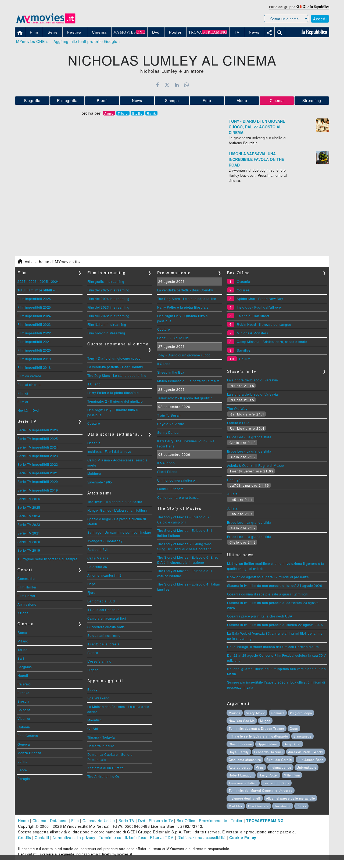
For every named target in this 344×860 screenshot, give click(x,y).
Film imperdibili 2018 (34, 367)
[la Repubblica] (319, 6)
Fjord (91, 592)
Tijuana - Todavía (101, 737)
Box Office (186, 820)
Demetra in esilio (100, 745)
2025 (44, 281)
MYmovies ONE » (32, 41)
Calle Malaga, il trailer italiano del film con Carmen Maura (273, 646)
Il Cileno (94, 384)
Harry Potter (268, 775)
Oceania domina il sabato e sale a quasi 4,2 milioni (268, 594)
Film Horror (26, 595)
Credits (24, 837)
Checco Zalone (240, 744)
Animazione (26, 604)
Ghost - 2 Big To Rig (173, 337)
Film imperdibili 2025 (34, 307)
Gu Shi (92, 728)
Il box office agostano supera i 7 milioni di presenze (268, 576)
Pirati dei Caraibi (279, 759)
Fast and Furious (276, 783)
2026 (33, 281)
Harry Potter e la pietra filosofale (113, 392)
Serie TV (126, 820)
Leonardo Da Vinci (268, 752)
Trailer (237, 820)
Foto (207, 100)
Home (23, 820)
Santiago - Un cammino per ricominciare (119, 532)
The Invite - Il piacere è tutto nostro (114, 501)
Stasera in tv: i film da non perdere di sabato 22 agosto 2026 (275, 624)
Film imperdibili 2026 (34, 298)
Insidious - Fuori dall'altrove (109, 451)
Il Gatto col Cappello (103, 609)
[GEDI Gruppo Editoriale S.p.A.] (301, 6)
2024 (55, 281)
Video (242, 100)
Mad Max (236, 806)
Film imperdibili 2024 (34, 315)
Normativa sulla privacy (74, 837)
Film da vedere (29, 376)
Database (58, 820)
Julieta (232, 494)
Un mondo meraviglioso (176, 480)
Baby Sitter (292, 744)
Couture (93, 423)
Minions (235, 713)
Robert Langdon (241, 775)
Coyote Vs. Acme (170, 423)
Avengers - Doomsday (105, 541)
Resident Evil (98, 549)
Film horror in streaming (106, 333)
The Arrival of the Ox (103, 776)
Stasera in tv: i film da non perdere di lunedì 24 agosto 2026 (274, 585)
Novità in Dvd (28, 410)
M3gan (265, 720)
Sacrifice (244, 350)
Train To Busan (169, 415)
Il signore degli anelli (245, 798)
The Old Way (237, 408)
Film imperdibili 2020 (34, 350)
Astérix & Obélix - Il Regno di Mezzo (255, 465)
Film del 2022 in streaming (108, 315)
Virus (260, 767)
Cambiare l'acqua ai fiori (106, 618)
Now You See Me (242, 720)
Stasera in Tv (161, 820)
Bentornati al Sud (101, 601)
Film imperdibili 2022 (34, 333)
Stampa (172, 100)
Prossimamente (213, 820)
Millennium (292, 775)
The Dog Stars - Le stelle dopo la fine (116, 375)
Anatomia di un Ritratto (105, 767)
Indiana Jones (280, 767)
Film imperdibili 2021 (34, 341)
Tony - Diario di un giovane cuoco (114, 358)
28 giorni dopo (301, 713)
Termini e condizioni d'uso (122, 837)
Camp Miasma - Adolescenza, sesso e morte (272, 341)
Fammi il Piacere (170, 488)
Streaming (311, 100)
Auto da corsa (239, 767)
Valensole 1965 (99, 482)
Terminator (282, 806)
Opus (294, 728)
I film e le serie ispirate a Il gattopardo (258, 736)
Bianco (92, 652)
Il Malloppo (166, 463)
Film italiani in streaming (106, 324)
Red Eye (234, 479)
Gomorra (278, 713)
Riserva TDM (162, 837)
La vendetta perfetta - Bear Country (115, 366)
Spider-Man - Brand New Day (260, 298)
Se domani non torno (104, 635)
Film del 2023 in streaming (108, 307)
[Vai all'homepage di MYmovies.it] (46, 23)
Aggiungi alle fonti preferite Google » (87, 41)
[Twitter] (167, 85)
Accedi (320, 18)
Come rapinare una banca (178, 497)
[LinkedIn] (177, 85)
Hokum (244, 358)
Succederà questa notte (106, 626)
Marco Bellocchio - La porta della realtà (188, 380)
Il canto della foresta (103, 644)
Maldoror (94, 473)
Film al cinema (29, 384)
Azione (22, 612)
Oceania (94, 442)
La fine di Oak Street (253, 315)
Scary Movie (255, 713)
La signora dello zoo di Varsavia (252, 380)
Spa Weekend (98, 698)
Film (75, 820)
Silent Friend (167, 471)
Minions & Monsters (252, 333)
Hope (91, 583)
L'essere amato (99, 661)
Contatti (42, 837)
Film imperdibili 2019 (34, 358)
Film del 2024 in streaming (108, 298)
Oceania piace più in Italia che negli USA (259, 616)
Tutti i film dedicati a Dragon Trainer (256, 728)
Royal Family (239, 752)
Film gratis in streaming (105, 281)
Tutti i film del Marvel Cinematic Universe (260, 790)
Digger (92, 669)
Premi (102, 100)
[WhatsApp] (186, 85)
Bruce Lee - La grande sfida (249, 437)
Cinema (39, 820)
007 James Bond (311, 759)
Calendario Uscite (99, 820)
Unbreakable (306, 767)
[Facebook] (157, 85)
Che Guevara (258, 806)
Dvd (141, 820)
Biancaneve (302, 736)
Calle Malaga (98, 558)
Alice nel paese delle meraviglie (290, 798)
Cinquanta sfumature (245, 759)
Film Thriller (27, 587)
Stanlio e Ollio (238, 422)
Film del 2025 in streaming (108, 290)
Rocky (301, 806)
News (137, 100)
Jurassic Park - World (305, 752)
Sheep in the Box (170, 372)
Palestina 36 (97, 566)
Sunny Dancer (168, 432)
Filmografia (67, 100)
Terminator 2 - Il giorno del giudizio (115, 401)
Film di (22, 393)
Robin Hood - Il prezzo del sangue (264, 324)
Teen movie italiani (243, 783)
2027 (21, 281)
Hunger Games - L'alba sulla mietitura (117, 510)
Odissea (243, 290)
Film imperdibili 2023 (34, 324)
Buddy (92, 689)
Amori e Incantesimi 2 (104, 575)
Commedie (26, 578)
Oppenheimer (267, 744)
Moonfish (94, 720)
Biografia (32, 100)
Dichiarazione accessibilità (201, 837)
